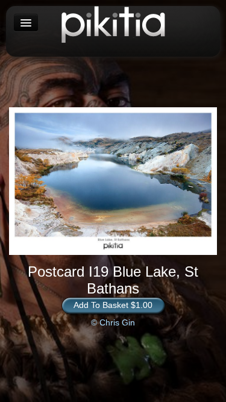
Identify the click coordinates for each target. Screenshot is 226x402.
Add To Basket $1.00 (113, 305)
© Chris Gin (113, 322)
